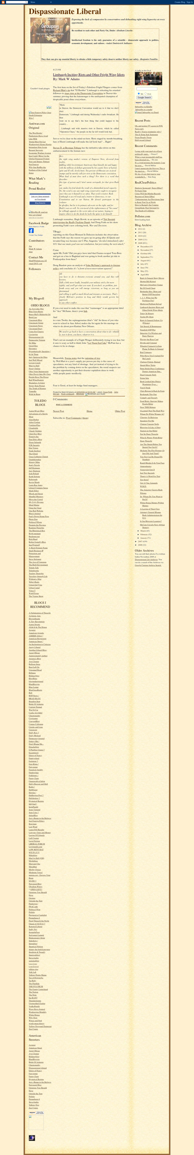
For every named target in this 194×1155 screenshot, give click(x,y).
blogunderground (36, 681)
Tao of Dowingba (36, 977)
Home (89, 411)
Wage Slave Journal (37, 1009)
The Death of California (144, 210)
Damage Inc (34, 436)
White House (34, 1015)
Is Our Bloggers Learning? (151, 521)
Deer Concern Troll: (148, 374)
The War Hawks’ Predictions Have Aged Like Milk (38, 136)
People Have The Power (38, 377)
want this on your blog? (36, 217)
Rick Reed (33, 539)
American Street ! (36, 641)
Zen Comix (33, 1029)
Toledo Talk (34, 567)
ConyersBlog (34, 721)
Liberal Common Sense (38, 487)
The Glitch (33, 453)
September (145, 257)
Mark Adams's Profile (36, 227)
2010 (140, 235)
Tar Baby (32, 980)
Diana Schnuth (35, 442)
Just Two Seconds (147, 473)
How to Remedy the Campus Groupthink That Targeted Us (147, 206)
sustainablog (34, 960)
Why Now (33, 1017)
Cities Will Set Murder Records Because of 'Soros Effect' (148, 195)
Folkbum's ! (33, 775)
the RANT (33, 997)
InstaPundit (33, 806)
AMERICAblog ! (36, 635)
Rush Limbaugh (67, 394)
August (143, 260)
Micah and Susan (36, 493)
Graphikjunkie (35, 459)
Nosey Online (34, 368)
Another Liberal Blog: (38, 650)
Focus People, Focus (143, 137)
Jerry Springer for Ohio (38, 357)
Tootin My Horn (147, 316)
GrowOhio (33, 345)
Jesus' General (34, 809)
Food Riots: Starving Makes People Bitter (151, 402)
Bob (30, 692)
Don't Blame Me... (36, 744)
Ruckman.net (34, 536)
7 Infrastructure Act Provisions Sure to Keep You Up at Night (149, 201)
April (142, 274)
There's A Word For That (150, 476)
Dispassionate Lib (36, 337)
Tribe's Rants (34, 582)
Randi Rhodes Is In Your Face (152, 463)
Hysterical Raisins (36, 801)
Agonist (32, 630)
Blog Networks (40, 203)
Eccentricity (34, 752)
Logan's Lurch (34, 362)
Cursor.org (33, 729)
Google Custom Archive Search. (148, 565)
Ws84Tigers (34, 593)
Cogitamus (33, 718)
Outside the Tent (35, 900)
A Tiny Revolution (37, 621)
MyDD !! (32, 881)
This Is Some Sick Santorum (146, 134)
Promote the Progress (37, 525)
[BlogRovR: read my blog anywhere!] (40, 213)
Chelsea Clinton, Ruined (150, 361)
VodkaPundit (34, 1006)
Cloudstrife (33, 428)
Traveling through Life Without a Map (38, 578)
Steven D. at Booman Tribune (67, 147)
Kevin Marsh (34, 482)
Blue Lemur (33, 687)
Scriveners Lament (36, 935)
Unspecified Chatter (37, 1003)
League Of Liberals (37, 835)
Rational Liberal (35, 926)
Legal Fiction (34, 841)
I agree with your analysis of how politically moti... (148, 152)
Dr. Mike (32, 342)
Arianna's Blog (35, 658)
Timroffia (32, 391)
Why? (31, 118)
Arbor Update (34, 422)
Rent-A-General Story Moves (152, 278)
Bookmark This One (148, 394)
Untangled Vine (35, 584)
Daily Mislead (35, 735)
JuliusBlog (33, 815)
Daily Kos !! (34, 732)
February (144, 534)
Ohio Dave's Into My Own (40, 374)
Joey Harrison (34, 470)
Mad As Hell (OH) (36, 858)
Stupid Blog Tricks (148, 365)
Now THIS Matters (148, 407)
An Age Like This (36, 308)
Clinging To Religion (149, 417)
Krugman (33, 823)
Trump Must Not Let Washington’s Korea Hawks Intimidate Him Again (40, 144)
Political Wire (34, 909)
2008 (140, 243)
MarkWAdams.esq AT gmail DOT (38, 262)
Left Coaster (34, 838)
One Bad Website (36, 510)
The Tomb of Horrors (37, 388)
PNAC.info (33, 906)
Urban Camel (34, 587)
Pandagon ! (33, 903)
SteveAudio (34, 957)
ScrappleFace (34, 932)
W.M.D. (143, 486)
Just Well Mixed (35, 360)
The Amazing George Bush (151, 489)
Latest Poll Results (36, 829)
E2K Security (34, 445)
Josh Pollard (34, 473)
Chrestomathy (34, 715)
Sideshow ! (33, 940)
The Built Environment (38, 564)
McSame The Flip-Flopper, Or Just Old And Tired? (152, 452)
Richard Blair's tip (61, 90)
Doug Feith (107, 392)
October (144, 253)
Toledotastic (34, 570)
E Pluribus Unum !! (37, 749)
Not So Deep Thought (149, 434)
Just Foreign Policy (37, 821)
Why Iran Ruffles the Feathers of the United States (38, 170)
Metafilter (33, 866)
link (85, 311)
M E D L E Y (34, 852)
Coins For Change (36, 331)
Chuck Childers (35, 431)
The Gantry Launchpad (38, 989)
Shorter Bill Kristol (148, 281)
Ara (30, 246)
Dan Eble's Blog (35, 439)
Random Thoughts (36, 527)
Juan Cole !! (34, 812)
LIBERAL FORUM (37, 843)
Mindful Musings (36, 496)
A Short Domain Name (38, 547)
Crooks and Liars (36, 727)
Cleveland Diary (35, 328)
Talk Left (32, 972)
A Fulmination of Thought (40, 612)
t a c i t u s (33, 963)
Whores (143, 493)
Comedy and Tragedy (149, 397)
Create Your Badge (36, 235)
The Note (33, 995)
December (144, 246)
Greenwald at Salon (37, 781)
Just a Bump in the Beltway (40, 818)
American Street (35, 1047)
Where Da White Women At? (152, 414)
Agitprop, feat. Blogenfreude (35, 617)
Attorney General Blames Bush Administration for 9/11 (151, 515)
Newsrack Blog (35, 883)
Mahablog (33, 855)
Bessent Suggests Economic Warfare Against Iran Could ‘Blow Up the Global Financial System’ (40, 154)
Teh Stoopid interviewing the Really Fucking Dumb (84, 221)
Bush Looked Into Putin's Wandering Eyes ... (150, 383)
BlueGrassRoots (35, 690)
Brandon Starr (34, 701)
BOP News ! (34, 695)
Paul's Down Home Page (39, 516)
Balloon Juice (34, 664)
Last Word (33, 826)
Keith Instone (34, 476)
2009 (140, 239)
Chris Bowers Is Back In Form (152, 391)
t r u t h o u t (34, 966)
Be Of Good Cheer (147, 288)
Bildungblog (34, 675)
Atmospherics (145, 466)
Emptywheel (34, 758)
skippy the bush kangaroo (39, 949)
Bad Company (146, 352)
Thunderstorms (35, 1000)
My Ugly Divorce (36, 502)
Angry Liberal (34, 647)
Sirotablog (33, 943)
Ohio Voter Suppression (38, 371)
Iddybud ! (33, 804)
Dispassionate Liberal (65, 11)
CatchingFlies (34, 425)
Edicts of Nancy (35, 755)
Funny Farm (34, 778)
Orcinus (32, 898)
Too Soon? (144, 479)
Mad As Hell (34, 365)
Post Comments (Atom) (77, 417)
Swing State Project (37, 385)
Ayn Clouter (34, 661)
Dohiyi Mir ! (34, 741)
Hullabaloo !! (34, 798)
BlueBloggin (34, 684)
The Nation (33, 992)
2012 (140, 229)
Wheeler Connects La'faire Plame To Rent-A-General (152, 347)
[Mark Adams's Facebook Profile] (31, 232)
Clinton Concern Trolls (149, 424)
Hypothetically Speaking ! (40, 351)
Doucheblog (34, 747)
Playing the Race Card (149, 339)
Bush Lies (33, 317)
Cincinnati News (36, 325)
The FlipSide (34, 983)
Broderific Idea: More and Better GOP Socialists (150, 293)
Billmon (32, 672)
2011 (140, 232)
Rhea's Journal (35, 513)
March (143, 530)
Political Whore (35, 522)
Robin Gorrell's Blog (37, 542)
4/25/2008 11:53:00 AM (85, 392)
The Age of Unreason (37, 562)
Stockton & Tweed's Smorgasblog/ (37, 953)
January (143, 538)
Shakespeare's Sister (37, 937)
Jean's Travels (34, 465)
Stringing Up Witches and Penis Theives (151, 334)
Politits (32, 912)
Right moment (35, 533)
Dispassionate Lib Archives (146, 559)
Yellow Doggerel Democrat (40, 1026)
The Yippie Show (36, 596)
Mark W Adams (35, 248)
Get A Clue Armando (149, 483)
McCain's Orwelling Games (151, 284)
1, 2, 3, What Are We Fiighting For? (148, 299)
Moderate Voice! (36, 872)
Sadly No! (33, 929)
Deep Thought (146, 441)
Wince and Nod (35, 1020)
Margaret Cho (34, 863)
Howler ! (32, 792)
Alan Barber (34, 419)
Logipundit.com (35, 846)
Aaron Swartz (34, 624)
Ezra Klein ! (34, 764)
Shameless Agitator (37, 382)
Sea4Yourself (34, 545)
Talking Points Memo (38, 975)
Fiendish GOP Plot (148, 329)
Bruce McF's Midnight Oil (39, 314)
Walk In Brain (34, 394)
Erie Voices (33, 448)
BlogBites (33, 678)
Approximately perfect (38, 655)
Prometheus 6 (34, 918)
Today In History (147, 313)
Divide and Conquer (148, 342)
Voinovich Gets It (147, 469)
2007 (140, 541)
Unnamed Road (35, 670)
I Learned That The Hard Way (152, 410)
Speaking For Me (147, 420)
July (142, 264)
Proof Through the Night (39, 920)
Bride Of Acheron (36, 704)
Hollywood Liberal (143, 140)
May (142, 271)
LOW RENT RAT (36, 849)
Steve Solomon (35, 559)
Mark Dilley (34, 490)
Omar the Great (35, 507)
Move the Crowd (36, 499)
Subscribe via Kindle (143, 106)
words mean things (36, 1023)
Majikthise (33, 860)
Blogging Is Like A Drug (150, 427)
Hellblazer (33, 789)
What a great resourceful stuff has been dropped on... (148, 158)
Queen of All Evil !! (37, 923)
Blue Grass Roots (36, 311)
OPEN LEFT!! (36, 889)
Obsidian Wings (35, 886)
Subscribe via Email (150, 112)
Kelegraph (33, 479)
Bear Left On (34, 667)
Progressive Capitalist (38, 915)
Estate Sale (144, 378)
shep (31, 251)
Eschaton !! (33, 761)
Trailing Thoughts (36, 573)
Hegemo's (33, 348)
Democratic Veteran (37, 340)
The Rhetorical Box (37, 530)
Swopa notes (71, 358)
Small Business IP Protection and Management (36, 553)
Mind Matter (34, 505)
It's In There (33, 354)
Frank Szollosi (35, 450)
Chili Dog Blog (35, 433)
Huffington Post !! (36, 795)
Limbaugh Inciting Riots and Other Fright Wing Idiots (89, 74)
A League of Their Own (150, 509)
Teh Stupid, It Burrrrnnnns (150, 326)
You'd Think (145, 387)
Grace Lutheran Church (38, 456)
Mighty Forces (35, 869)
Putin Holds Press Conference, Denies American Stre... (152, 370)
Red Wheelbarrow (36, 380)
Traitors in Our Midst (148, 430)
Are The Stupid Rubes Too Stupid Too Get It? (151, 445)
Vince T (32, 590)
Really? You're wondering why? (148, 131)
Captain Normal (35, 707)
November (145, 250)
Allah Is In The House (38, 627)
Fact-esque (33, 767)
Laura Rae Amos (35, 485)
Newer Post (58, 411)
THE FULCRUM (36, 986)
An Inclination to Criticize (40, 644)
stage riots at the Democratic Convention (84, 93)
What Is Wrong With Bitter (151, 437)
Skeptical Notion (36, 946)
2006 (140, 545)
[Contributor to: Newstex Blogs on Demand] (36, 1129)
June (142, 267)
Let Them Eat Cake (97, 342)
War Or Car (33, 709)
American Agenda (36, 633)
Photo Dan (33, 519)
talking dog (33, 969)
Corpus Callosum (36, 724)
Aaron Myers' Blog (36, 410)
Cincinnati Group (36, 322)
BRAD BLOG (35, 698)
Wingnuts (80, 394)
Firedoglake (34, 772)
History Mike (34, 462)
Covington (33, 334)
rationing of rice (92, 358)
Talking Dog (34, 1105)
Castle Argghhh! (35, 712)
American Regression (37, 638)
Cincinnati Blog (35, 320)
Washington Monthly (38, 1012)
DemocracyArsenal (37, 738)
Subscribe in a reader (143, 109)
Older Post (120, 411)
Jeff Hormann (34, 468)
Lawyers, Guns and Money (40, 832)
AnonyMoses (34, 652)
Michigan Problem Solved (151, 303)
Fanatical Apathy (36, 769)
